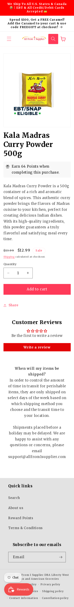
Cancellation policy (55, 598)
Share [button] (13, 305)
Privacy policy (50, 584)
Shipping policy (53, 591)
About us (15, 508)
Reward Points (20, 518)
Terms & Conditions (25, 528)
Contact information (23, 598)
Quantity (10, 264)
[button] (9, 39)
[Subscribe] (61, 557)
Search (14, 498)
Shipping (9, 256)
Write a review (36, 347)
